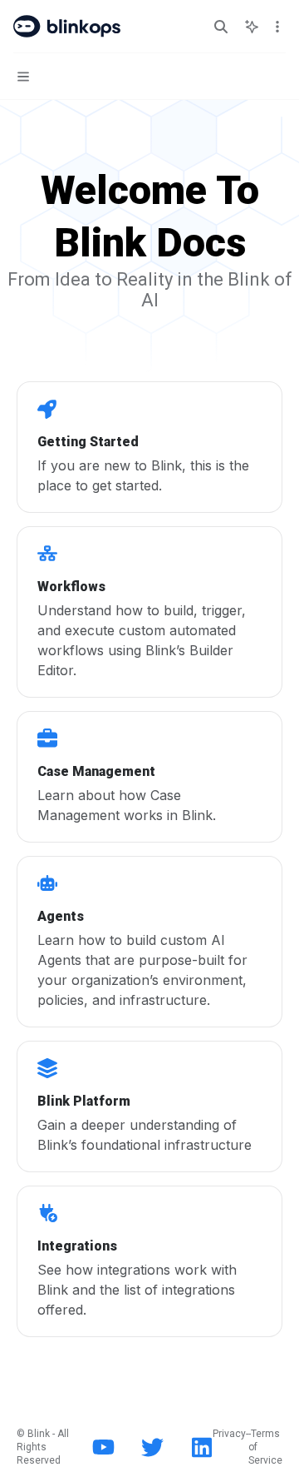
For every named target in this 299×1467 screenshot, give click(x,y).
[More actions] (277, 26)
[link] (149, 447)
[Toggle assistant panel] (251, 26)
